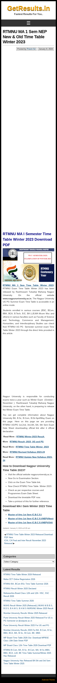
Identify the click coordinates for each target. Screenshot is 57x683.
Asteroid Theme (48, 680)
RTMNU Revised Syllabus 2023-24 (27, 452)
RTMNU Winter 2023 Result (30, 436)
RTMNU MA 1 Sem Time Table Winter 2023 (28, 285)
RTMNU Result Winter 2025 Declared (19, 588)
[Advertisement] (28, 81)
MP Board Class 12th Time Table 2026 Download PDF (27, 645)
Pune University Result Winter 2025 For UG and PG (26, 625)
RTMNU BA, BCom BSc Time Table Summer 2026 (25, 584)
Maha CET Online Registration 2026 (19, 579)
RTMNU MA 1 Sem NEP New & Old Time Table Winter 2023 (25, 36)
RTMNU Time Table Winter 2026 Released (22, 574)
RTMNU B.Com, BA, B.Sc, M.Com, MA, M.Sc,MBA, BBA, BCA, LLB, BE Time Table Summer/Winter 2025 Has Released (27, 653)
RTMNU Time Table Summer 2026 (18, 601)
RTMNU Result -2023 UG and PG (27, 441)
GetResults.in (28, 8)
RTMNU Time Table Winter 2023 (32, 447)
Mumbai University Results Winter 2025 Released (25, 613)
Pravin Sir (31, 49)
